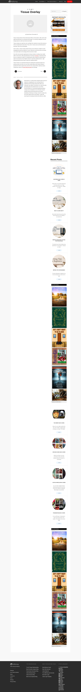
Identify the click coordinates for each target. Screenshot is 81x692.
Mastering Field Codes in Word (58, 178)
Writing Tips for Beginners (58, 267)
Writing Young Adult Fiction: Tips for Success (58, 238)
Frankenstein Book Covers (58, 511)
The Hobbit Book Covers (58, 420)
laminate (36, 55)
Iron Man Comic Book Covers (58, 450)
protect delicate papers (27, 67)
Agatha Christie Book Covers (58, 480)
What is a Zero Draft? (58, 208)
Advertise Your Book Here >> (56, 401)
